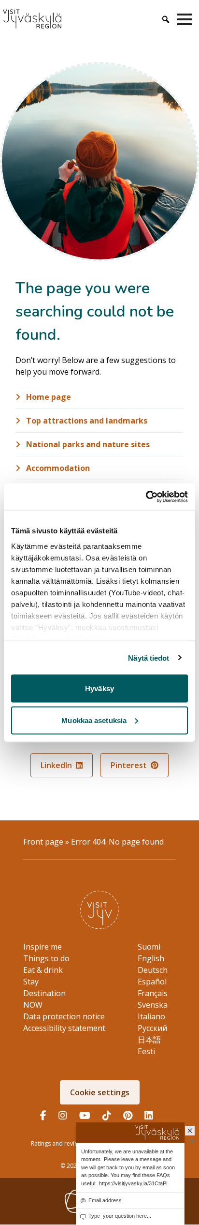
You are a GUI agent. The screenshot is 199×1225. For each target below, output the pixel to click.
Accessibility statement (64, 1028)
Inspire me (42, 946)
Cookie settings (99, 1092)
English (151, 958)
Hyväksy (99, 688)
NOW (33, 1004)
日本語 (149, 1039)
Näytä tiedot (148, 657)
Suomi (149, 946)
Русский (152, 1028)
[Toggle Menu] (186, 19)
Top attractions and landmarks (85, 420)
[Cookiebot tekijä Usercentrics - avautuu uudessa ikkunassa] (145, 496)
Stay (31, 981)
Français (153, 993)
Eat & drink (43, 970)
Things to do (46, 958)
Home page (47, 397)
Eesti (146, 1051)
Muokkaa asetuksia (94, 720)
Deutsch (153, 970)
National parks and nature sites (87, 444)
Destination (44, 993)
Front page (43, 841)
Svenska (153, 1004)
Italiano (151, 1016)
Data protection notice (64, 1016)
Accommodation (57, 468)
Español (152, 981)
